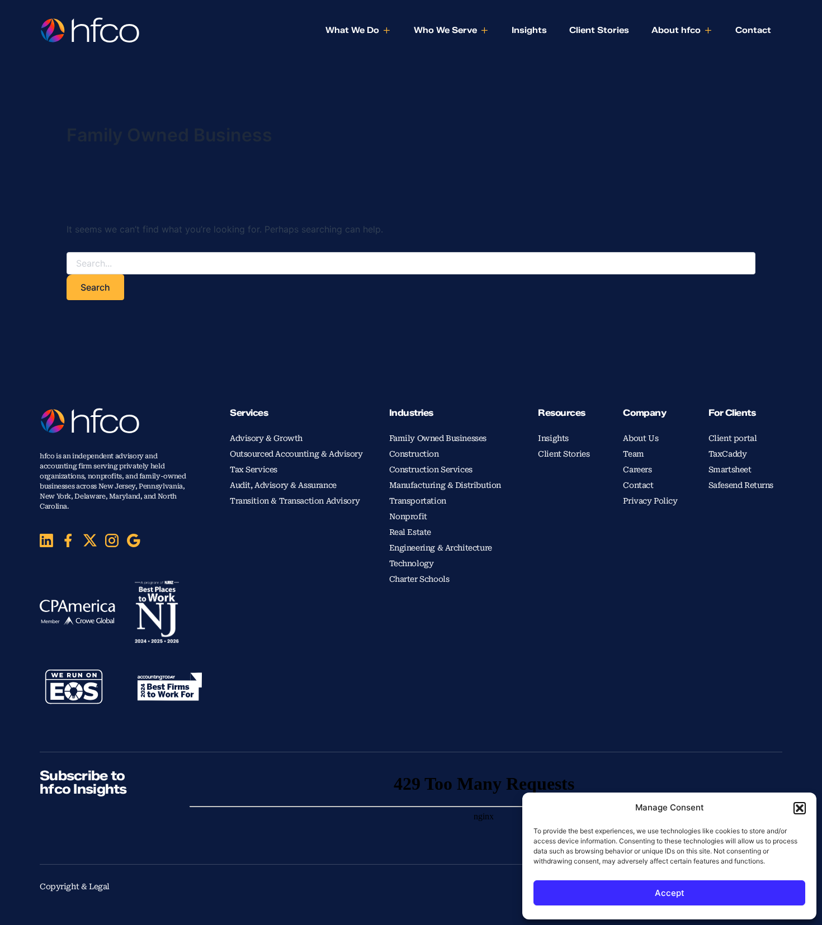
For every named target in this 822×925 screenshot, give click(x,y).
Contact (753, 30)
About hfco (676, 30)
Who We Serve (445, 30)
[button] (799, 808)
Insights (529, 30)
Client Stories (599, 30)
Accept (669, 893)
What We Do (352, 30)
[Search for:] (411, 263)
